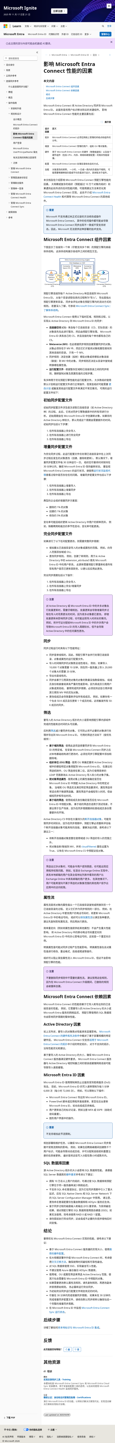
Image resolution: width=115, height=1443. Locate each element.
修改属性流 (86, 917)
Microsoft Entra (59, 54)
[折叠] (37, 52)
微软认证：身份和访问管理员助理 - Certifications (67, 1397)
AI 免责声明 (7, 1436)
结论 (48, 94)
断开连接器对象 (93, 819)
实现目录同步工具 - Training (57, 1379)
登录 (109, 25)
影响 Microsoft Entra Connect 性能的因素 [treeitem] (23, 135)
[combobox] (20, 58)
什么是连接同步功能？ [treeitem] (18, 86)
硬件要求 (71, 1174)
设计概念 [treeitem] (17, 119)
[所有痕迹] (46, 55)
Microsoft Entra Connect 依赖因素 (62, 90)
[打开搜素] (103, 26)
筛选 (53, 730)
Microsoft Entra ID (80, 54)
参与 (41, 1436)
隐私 (49, 1436)
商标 (91, 1436)
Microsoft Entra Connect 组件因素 (62, 86)
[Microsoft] (5, 26)
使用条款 (81, 1436)
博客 (31, 1436)
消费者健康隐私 (64, 1436)
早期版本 (21, 1436)
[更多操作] (110, 55)
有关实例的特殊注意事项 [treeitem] (24, 157)
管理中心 (105, 34)
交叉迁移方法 (59, 1262)
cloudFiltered (88, 846)
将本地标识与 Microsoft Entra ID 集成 (78, 1327)
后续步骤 (50, 98)
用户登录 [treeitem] (17, 142)
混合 (95, 54)
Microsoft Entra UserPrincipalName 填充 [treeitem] (25, 150)
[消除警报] (109, 6)
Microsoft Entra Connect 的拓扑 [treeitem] (25, 126)
